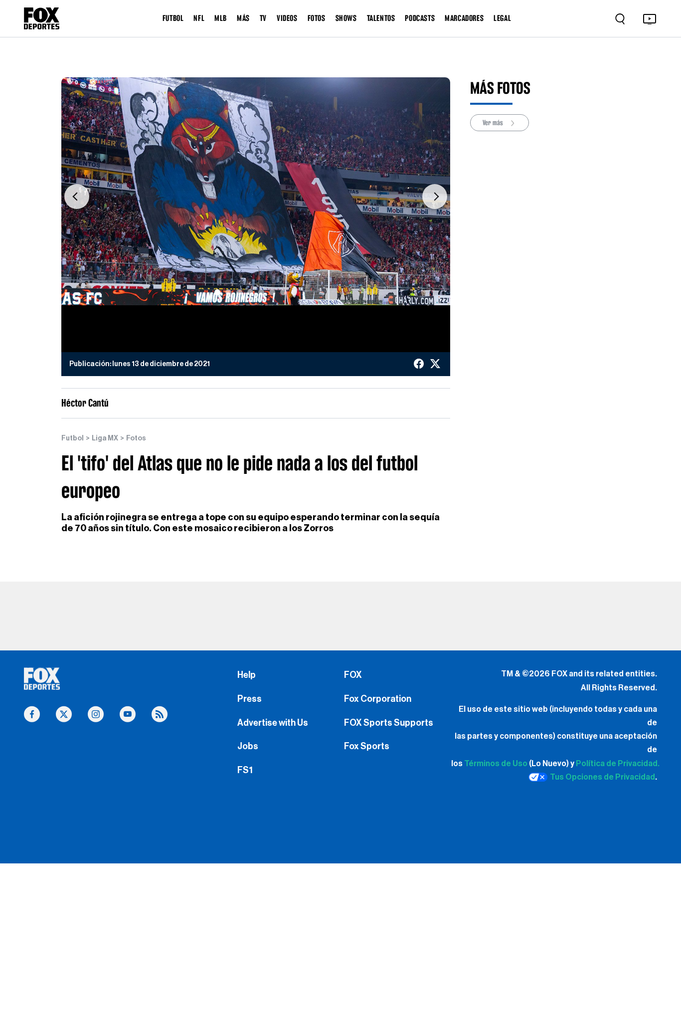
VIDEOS (287, 17)
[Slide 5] (261, 292)
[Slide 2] (228, 292)
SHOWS (346, 17)
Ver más (494, 123)
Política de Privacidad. (618, 764)
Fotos (136, 438)
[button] (76, 196)
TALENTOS (381, 17)
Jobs (247, 746)
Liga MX (105, 438)
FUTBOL (173, 17)
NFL (198, 17)
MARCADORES (464, 17)
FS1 (245, 770)
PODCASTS (420, 17)
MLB (220, 17)
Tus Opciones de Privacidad (602, 777)
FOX (353, 674)
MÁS (243, 17)
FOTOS (317, 17)
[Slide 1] (217, 292)
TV (263, 17)
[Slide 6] (272, 292)
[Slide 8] (294, 292)
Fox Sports (366, 746)
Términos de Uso (495, 764)
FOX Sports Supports (388, 722)
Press (249, 698)
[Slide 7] (283, 292)
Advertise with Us (272, 722)
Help (246, 674)
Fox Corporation (377, 698)
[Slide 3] (239, 292)
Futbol (72, 438)
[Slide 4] (250, 292)
